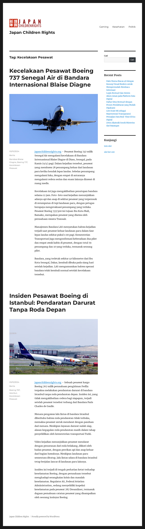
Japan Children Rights (32, 32)
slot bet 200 (109, 152)
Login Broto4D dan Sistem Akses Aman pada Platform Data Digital (120, 96)
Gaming (103, 26)
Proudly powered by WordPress (46, 516)
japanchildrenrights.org (48, 151)
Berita (12, 155)
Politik (132, 26)
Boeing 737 (22, 162)
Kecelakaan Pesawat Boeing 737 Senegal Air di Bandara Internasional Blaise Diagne (51, 77)
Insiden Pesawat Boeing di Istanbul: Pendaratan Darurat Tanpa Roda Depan (52, 302)
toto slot (108, 146)
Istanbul (13, 393)
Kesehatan (118, 26)
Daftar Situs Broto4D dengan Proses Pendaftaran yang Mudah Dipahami (121, 105)
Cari (106, 56)
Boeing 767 (14, 390)
